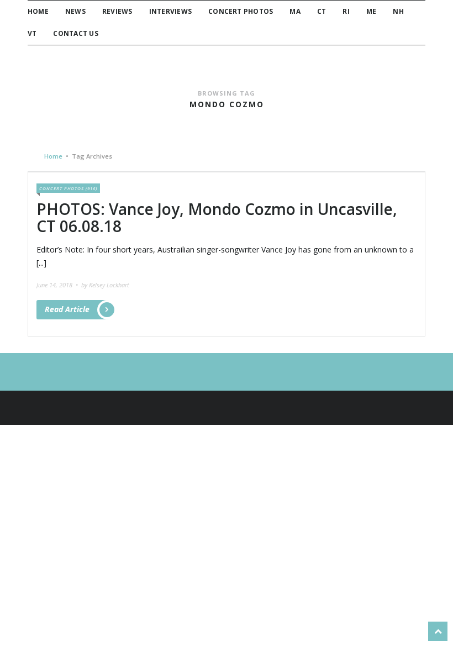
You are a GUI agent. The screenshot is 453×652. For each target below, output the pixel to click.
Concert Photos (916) (68, 188)
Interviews (170, 11)
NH (398, 11)
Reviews (117, 11)
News (75, 11)
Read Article (67, 309)
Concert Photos (240, 11)
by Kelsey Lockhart (105, 285)
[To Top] (437, 631)
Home (38, 11)
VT (32, 33)
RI (346, 11)
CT (321, 11)
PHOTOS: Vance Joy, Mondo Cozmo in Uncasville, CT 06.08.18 (216, 217)
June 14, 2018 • (58, 285)
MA (294, 11)
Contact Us (75, 33)
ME (371, 11)
